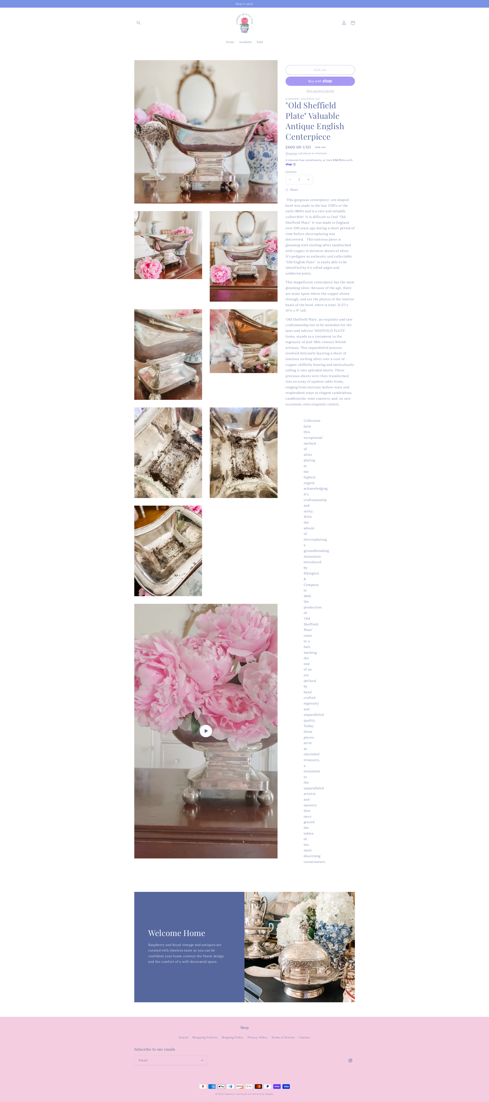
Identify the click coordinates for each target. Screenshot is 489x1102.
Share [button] (294, 189)
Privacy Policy (258, 1037)
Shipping (291, 153)
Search (183, 1037)
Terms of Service (283, 1037)
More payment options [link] (320, 90)
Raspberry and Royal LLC (238, 1094)
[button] (138, 23)
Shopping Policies (205, 1037)
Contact (304, 1037)
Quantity (291, 171)
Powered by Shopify (263, 1094)
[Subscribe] (201, 1060)
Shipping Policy (233, 1037)
